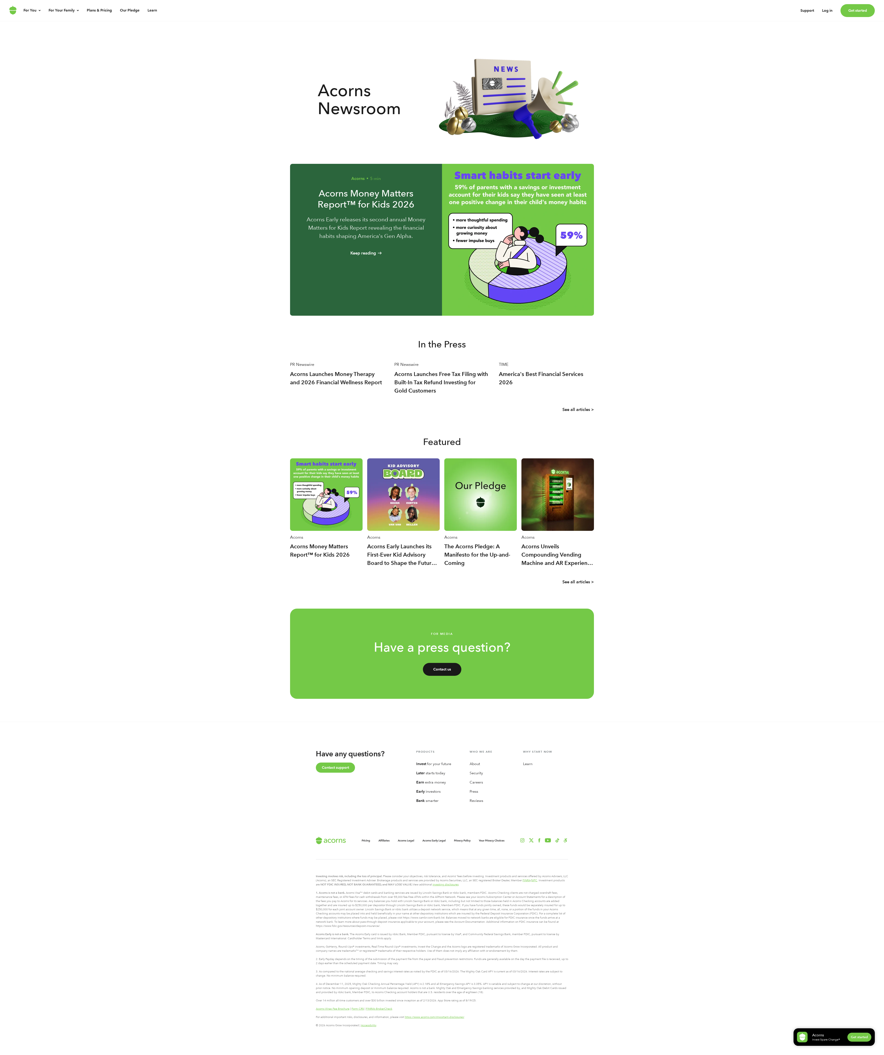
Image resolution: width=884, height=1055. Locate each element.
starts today (430, 773)
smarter (427, 800)
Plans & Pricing (99, 10)
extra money (431, 782)
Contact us (442, 669)
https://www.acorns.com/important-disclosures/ (434, 1017)
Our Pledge (130, 10)
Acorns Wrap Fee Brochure (332, 1008)
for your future (433, 764)
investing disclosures (446, 884)
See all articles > (578, 409)
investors (428, 791)
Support (807, 10)
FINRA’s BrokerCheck (379, 1008)
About (475, 764)
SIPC (534, 880)
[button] (565, 840)
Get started (857, 10)
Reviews (476, 800)
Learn (152, 10)
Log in (827, 10)
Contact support (335, 767)
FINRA (526, 880)
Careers (476, 782)
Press (474, 791)
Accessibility (368, 1025)
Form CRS (358, 1008)
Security (476, 773)
